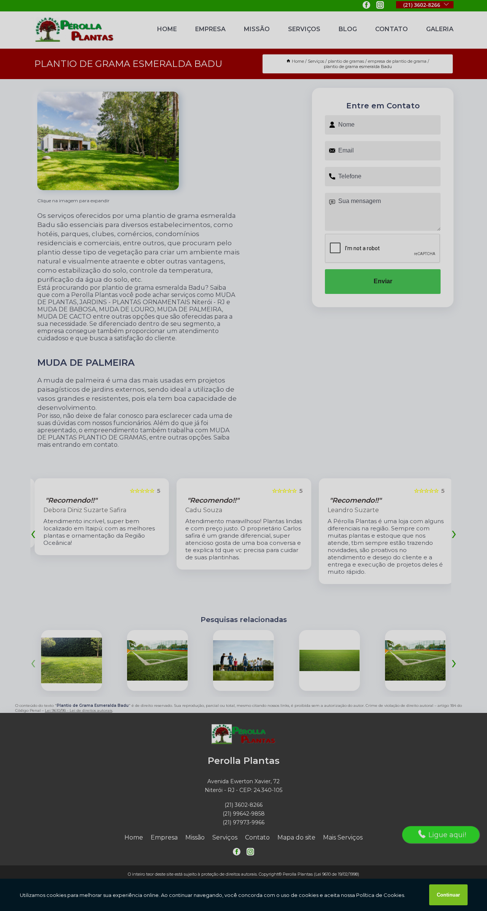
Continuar (448, 895)
